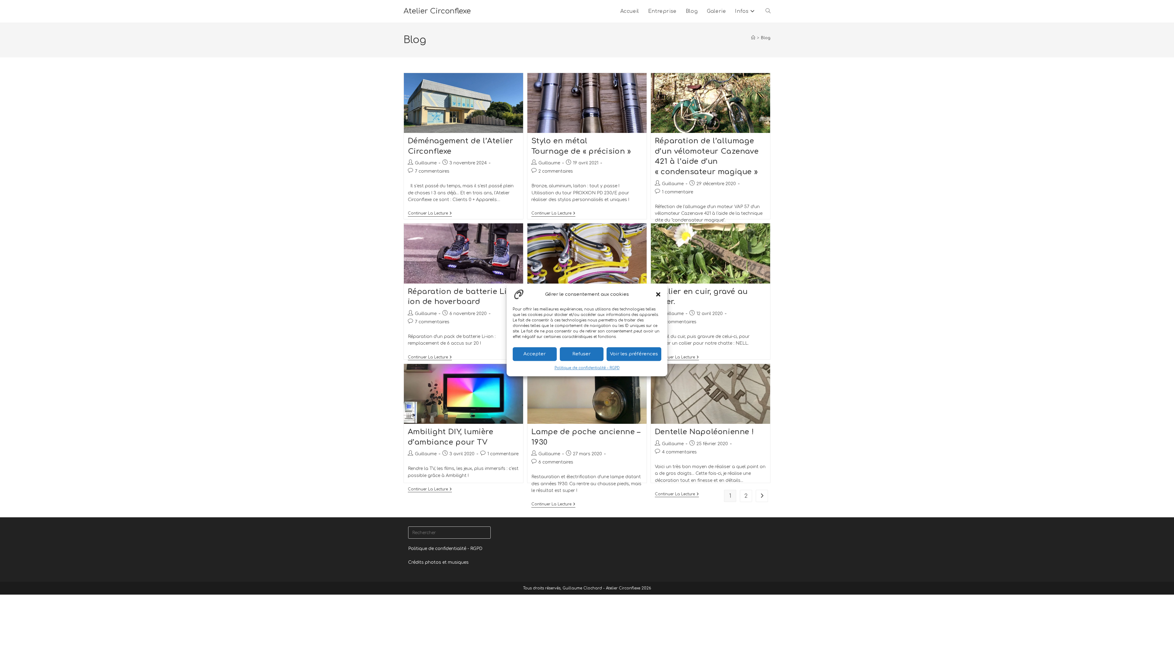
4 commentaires (679, 452)
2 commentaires (555, 171)
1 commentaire (677, 192)
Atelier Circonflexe (437, 11)
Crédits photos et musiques (438, 562)
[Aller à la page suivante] (762, 496)
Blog (765, 38)
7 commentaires (432, 171)
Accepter (534, 354)
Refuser (581, 354)
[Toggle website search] (768, 11)
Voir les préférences (634, 354)
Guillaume (426, 163)
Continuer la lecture (430, 213)
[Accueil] (753, 38)
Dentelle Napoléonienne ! (704, 432)
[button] (658, 294)
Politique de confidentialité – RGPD (587, 368)
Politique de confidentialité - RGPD (445, 548)
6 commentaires (555, 462)
